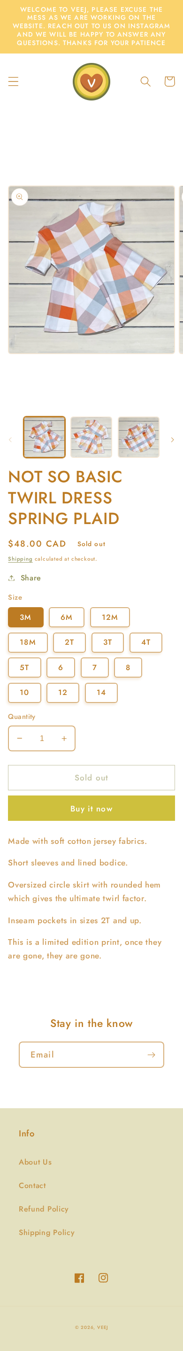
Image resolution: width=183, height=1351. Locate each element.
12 (63, 692)
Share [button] (31, 577)
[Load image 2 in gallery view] (91, 437)
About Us (35, 1162)
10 (24, 692)
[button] (13, 81)
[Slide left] (10, 440)
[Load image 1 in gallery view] (44, 437)
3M (25, 617)
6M (67, 617)
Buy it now (91, 808)
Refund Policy (44, 1209)
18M (28, 642)
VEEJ (102, 1327)
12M (110, 617)
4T (146, 642)
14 (101, 692)
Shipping (20, 559)
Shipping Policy (47, 1232)
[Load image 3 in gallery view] (139, 437)
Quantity (22, 717)
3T (107, 642)
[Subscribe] (151, 1055)
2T (69, 642)
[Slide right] (172, 440)
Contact (32, 1185)
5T (24, 667)
